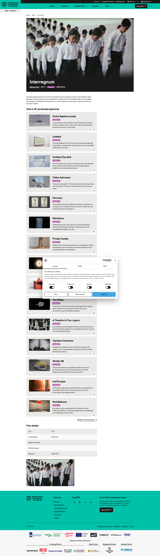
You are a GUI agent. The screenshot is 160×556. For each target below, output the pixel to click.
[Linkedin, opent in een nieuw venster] (91, 502)
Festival (51, 6)
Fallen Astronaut (61, 177)
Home (27, 15)
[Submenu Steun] (112, 6)
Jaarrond (64, 6)
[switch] (70, 287)
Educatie (95, 6)
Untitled (57, 136)
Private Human (60, 238)
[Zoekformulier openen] (151, 6)
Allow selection (80, 294)
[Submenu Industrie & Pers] (87, 6)
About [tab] (105, 266)
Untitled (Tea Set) (62, 157)
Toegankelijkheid (59, 511)
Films (33, 15)
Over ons (96, 1)
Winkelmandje (120, 1)
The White (58, 299)
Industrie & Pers (79, 6)
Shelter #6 (58, 361)
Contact (56, 518)
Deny (56, 294)
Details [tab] (80, 266)
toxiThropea (59, 381)
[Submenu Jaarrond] (70, 6)
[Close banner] (115, 260)
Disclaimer (125, 526)
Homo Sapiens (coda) (64, 116)
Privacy (131, 526)
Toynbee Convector (63, 340)
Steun (107, 6)
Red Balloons (60, 401)
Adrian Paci (34, 87)
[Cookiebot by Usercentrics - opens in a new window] (104, 260)
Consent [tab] (55, 266)
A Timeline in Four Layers (66, 320)
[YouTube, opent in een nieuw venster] (80, 502)
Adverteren (57, 515)
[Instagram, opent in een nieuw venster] (74, 502)
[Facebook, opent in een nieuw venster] (85, 502)
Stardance (58, 218)
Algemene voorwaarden (105, 526)
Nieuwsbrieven (59, 505)
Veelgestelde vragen (108, 1)
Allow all (103, 294)
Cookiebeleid (116, 526)
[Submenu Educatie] (100, 6)
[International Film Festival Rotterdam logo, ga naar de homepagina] (10, 4)
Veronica (57, 197)
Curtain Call (51, 87)
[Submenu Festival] (57, 6)
